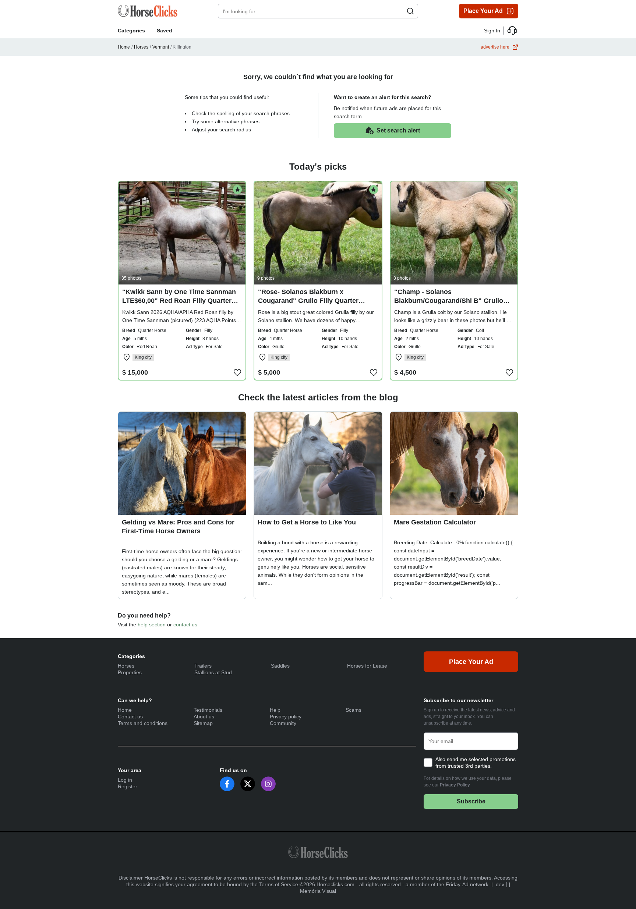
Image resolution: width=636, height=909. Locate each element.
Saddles (280, 666)
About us (204, 716)
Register (127, 786)
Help (275, 710)
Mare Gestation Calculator (435, 522)
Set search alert (398, 130)
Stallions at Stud (213, 672)
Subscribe (471, 801)
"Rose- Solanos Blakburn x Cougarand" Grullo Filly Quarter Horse (308, 300)
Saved (164, 30)
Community (283, 723)
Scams (353, 710)
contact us (185, 624)
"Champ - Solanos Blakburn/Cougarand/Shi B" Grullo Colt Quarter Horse (448, 300)
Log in (125, 780)
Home (124, 47)
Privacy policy (285, 716)
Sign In (492, 30)
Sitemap (203, 723)
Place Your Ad (483, 11)
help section (152, 624)
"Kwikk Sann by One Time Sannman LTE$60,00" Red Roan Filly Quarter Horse (179, 300)
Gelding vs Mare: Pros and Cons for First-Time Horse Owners (178, 527)
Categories (131, 30)
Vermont (160, 47)
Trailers (203, 666)
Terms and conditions (142, 723)
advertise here (495, 47)
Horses (141, 47)
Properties (130, 672)
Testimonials (208, 710)
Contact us (130, 716)
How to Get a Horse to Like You (307, 522)
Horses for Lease (367, 666)
